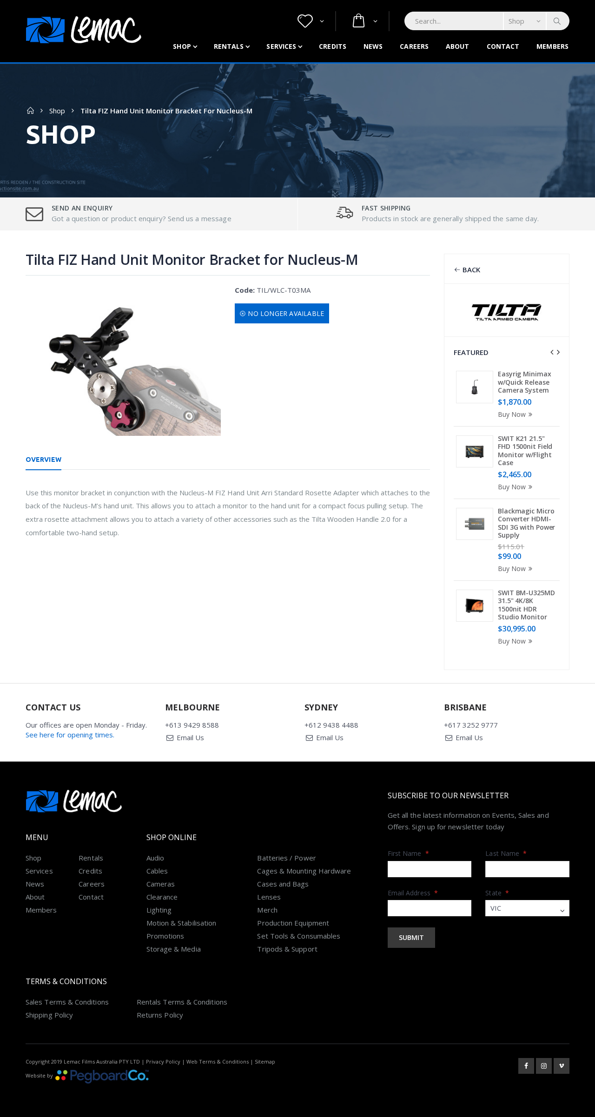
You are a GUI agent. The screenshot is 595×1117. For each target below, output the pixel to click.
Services (281, 46)
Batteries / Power (286, 857)
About (457, 46)
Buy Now (512, 414)
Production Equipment (293, 922)
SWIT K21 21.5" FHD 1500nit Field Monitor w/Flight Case (525, 450)
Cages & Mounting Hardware (304, 870)
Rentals (229, 46)
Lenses (268, 896)
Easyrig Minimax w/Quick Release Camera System (524, 381)
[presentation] (552, 352)
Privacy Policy (163, 1061)
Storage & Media (173, 948)
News (373, 46)
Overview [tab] (43, 459)
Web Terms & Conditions (217, 1061)
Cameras (160, 883)
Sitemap (265, 1061)
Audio (155, 857)
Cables (157, 870)
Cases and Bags (283, 883)
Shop (182, 46)
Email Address (413, 892)
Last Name (506, 853)
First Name (408, 853)
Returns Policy (160, 1014)
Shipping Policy (49, 1014)
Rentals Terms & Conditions (182, 1001)
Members (552, 46)
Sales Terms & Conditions (67, 1001)
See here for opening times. (70, 734)
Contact (503, 46)
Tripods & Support (287, 948)
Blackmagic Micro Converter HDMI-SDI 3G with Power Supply (526, 523)
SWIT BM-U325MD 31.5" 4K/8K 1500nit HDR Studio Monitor (526, 605)
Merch (267, 909)
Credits (332, 46)
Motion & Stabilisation (181, 922)
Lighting (159, 909)
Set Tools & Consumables (298, 935)
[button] (311, 21)
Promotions (165, 935)
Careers (414, 46)
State (497, 892)
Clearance (162, 896)
